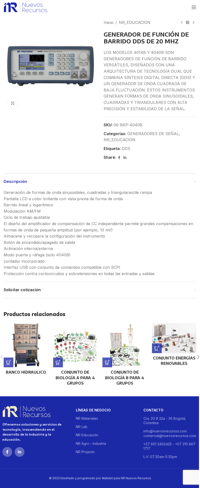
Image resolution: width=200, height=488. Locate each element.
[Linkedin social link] (125, 157)
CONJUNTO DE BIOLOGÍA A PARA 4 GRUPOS (75, 378)
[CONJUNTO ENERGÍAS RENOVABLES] (174, 338)
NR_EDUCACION (134, 22)
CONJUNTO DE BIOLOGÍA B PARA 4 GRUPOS (124, 378)
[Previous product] (182, 23)
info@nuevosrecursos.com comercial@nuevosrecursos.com (169, 433)
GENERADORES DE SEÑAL (153, 133)
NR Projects (85, 452)
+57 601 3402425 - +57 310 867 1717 (169, 446)
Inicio (108, 22)
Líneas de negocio (93, 410)
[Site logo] (25, 6)
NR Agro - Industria (91, 443)
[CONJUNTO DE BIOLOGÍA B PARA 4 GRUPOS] (124, 345)
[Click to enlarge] (12, 103)
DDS (126, 148)
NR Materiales (87, 418)
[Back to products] (187, 23)
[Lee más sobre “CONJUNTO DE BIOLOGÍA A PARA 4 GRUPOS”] (58, 362)
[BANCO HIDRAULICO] (26, 345)
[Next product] (193, 23)
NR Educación (87, 435)
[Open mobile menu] (194, 7)
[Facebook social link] (119, 157)
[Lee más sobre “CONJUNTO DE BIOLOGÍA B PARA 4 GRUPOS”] (107, 362)
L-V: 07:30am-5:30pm (160, 457)
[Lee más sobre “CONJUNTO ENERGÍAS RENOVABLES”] (157, 348)
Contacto (153, 410)
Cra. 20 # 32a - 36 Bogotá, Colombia (164, 420)
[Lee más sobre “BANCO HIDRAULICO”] (8, 362)
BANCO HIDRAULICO (26, 372)
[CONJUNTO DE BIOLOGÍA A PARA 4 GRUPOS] (75, 345)
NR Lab (81, 427)
